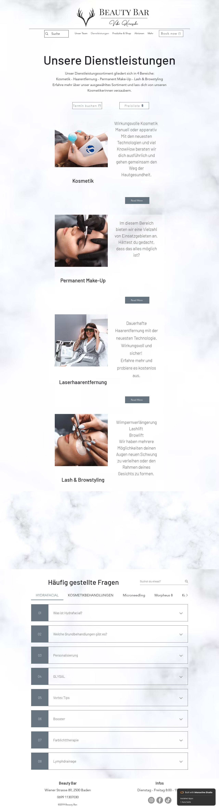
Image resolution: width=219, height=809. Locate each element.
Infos (160, 783)
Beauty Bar (68, 783)
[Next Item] (210, 532)
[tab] (47, 595)
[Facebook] (159, 800)
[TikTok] (168, 800)
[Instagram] (151, 800)
